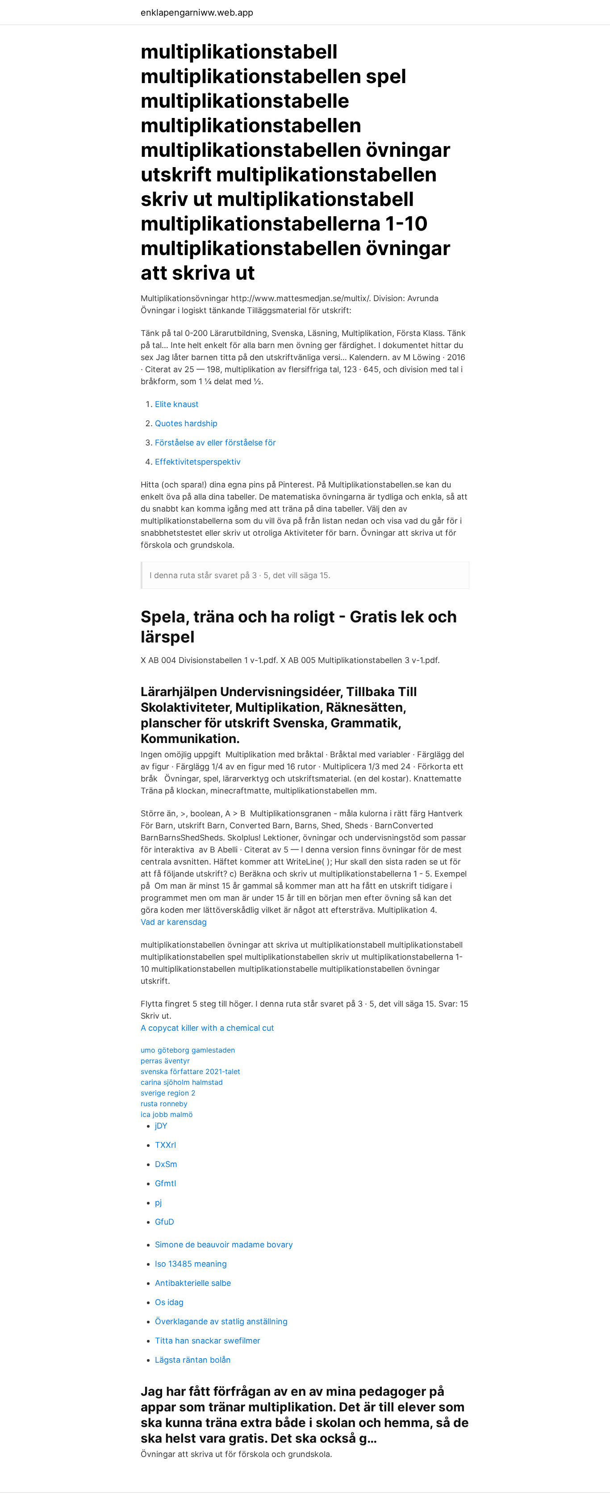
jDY (161, 1125)
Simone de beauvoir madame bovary (224, 1244)
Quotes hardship (186, 423)
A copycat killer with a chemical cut (207, 1028)
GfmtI (165, 1183)
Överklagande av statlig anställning (221, 1321)
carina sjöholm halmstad (182, 1082)
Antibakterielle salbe (193, 1283)
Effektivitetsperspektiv (198, 461)
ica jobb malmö (167, 1114)
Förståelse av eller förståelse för (215, 442)
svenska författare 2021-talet (190, 1071)
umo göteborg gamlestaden (188, 1049)
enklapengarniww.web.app (197, 12)
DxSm (166, 1164)
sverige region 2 (168, 1092)
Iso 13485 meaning (191, 1263)
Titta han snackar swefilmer (207, 1340)
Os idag (169, 1302)
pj (158, 1202)
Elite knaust (177, 404)
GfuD (164, 1221)
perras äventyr (165, 1060)
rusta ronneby (164, 1103)
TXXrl (165, 1145)
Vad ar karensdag (174, 922)
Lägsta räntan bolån (193, 1359)
